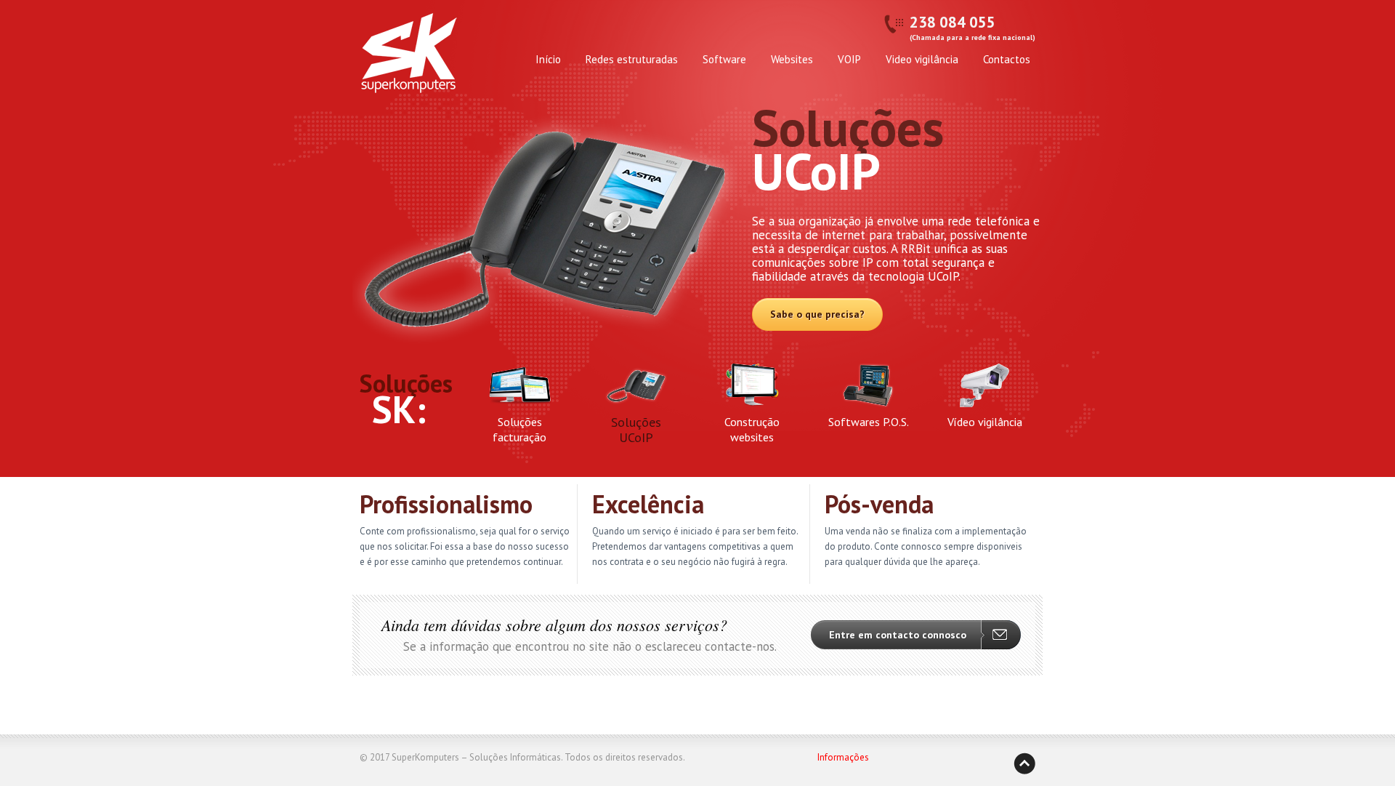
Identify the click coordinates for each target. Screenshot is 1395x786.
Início (548, 59)
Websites (792, 59)
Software (724, 59)
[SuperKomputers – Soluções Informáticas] (408, 59)
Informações (843, 757)
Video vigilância (922, 59)
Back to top (1024, 763)
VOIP (849, 59)
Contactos (1006, 59)
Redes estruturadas (632, 59)
